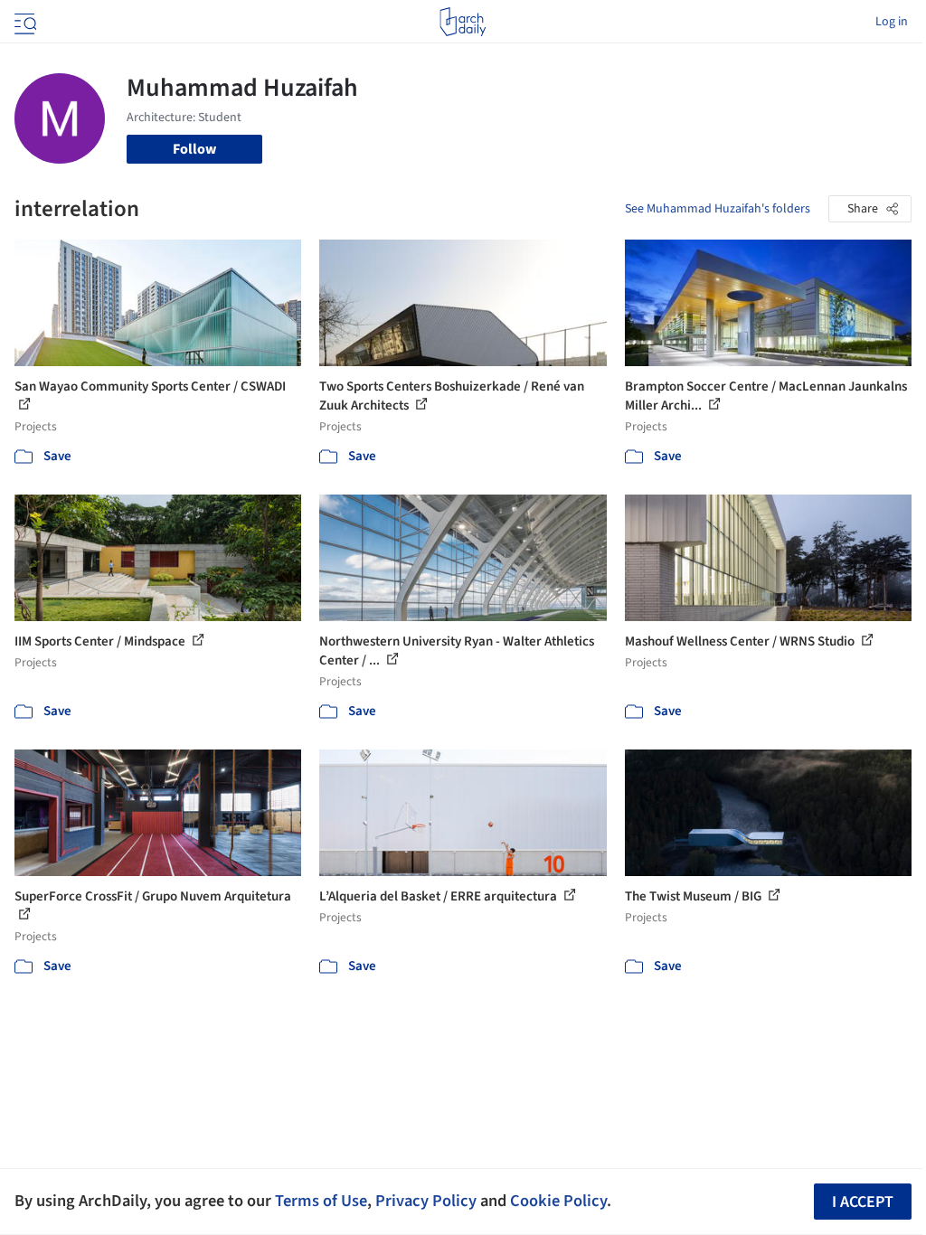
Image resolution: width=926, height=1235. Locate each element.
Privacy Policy (426, 1200)
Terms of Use (321, 1200)
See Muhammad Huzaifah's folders (717, 209)
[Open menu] (23, 21)
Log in (891, 21)
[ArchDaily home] (462, 21)
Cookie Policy (558, 1200)
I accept (862, 1202)
